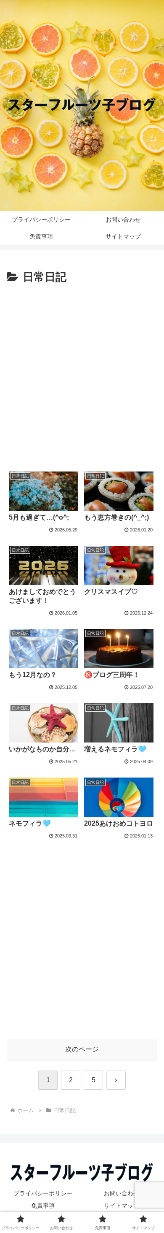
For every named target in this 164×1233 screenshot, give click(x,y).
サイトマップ (121, 1205)
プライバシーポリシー (42, 1193)
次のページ (82, 1049)
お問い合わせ (121, 1193)
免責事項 (43, 1205)
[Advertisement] (82, 373)
